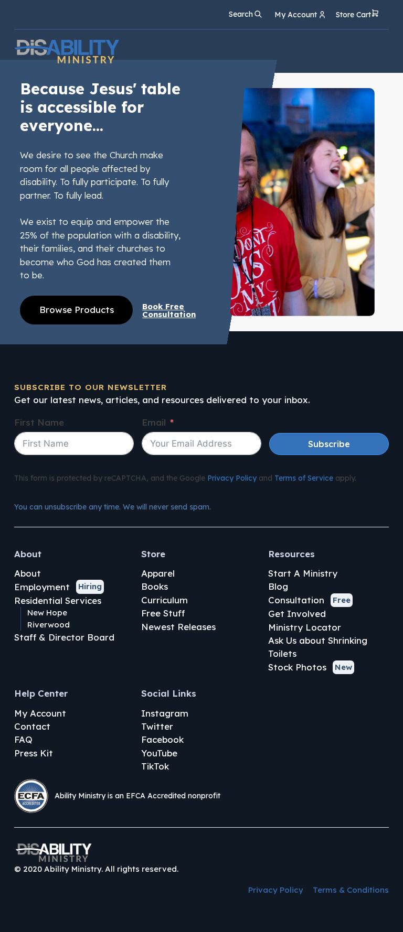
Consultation (296, 599)
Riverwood (48, 625)
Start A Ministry (302, 573)
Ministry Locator (304, 627)
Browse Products (76, 309)
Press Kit (33, 752)
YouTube (159, 752)
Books (154, 586)
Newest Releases (178, 626)
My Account (40, 713)
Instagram (164, 713)
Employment (42, 586)
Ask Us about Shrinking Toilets (317, 647)
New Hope (47, 612)
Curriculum (164, 599)
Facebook (162, 739)
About (27, 573)
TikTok (155, 766)
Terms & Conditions (351, 890)
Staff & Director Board (64, 637)
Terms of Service (303, 478)
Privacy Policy (232, 478)
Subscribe (329, 444)
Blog (278, 586)
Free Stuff (163, 613)
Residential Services (57, 600)
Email (154, 422)
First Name (39, 422)
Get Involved (297, 613)
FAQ (23, 739)
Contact (32, 726)
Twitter (157, 726)
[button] (357, 14)
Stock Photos (297, 667)
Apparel (158, 573)
